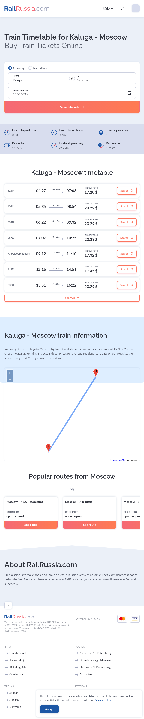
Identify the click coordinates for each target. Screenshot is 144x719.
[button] (108, 8)
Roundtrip (39, 68)
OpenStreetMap (119, 460)
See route (31, 524)
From (16, 76)
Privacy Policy (102, 700)
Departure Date (21, 90)
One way (19, 68)
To (77, 76)
